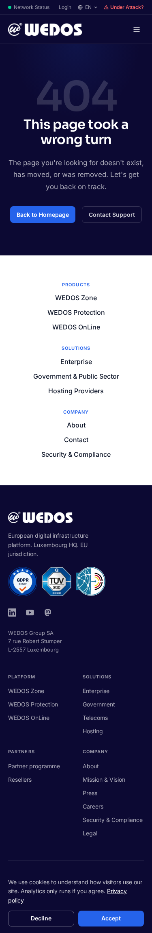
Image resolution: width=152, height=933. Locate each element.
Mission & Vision (104, 779)
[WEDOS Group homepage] (45, 29)
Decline (41, 918)
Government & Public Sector (76, 376)
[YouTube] (30, 612)
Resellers (20, 779)
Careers (93, 806)
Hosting (93, 731)
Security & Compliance (76, 454)
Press (90, 792)
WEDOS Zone (76, 298)
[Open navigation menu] (136, 29)
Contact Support (112, 214)
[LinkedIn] (12, 612)
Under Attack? (127, 7)
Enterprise (76, 362)
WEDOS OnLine (76, 327)
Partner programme (34, 766)
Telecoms (95, 717)
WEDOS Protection (76, 312)
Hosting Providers (76, 391)
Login (65, 7)
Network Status (31, 7)
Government (99, 704)
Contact (76, 440)
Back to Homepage (43, 214)
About (76, 425)
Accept (111, 918)
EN (88, 7)
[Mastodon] (48, 612)
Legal (90, 833)
